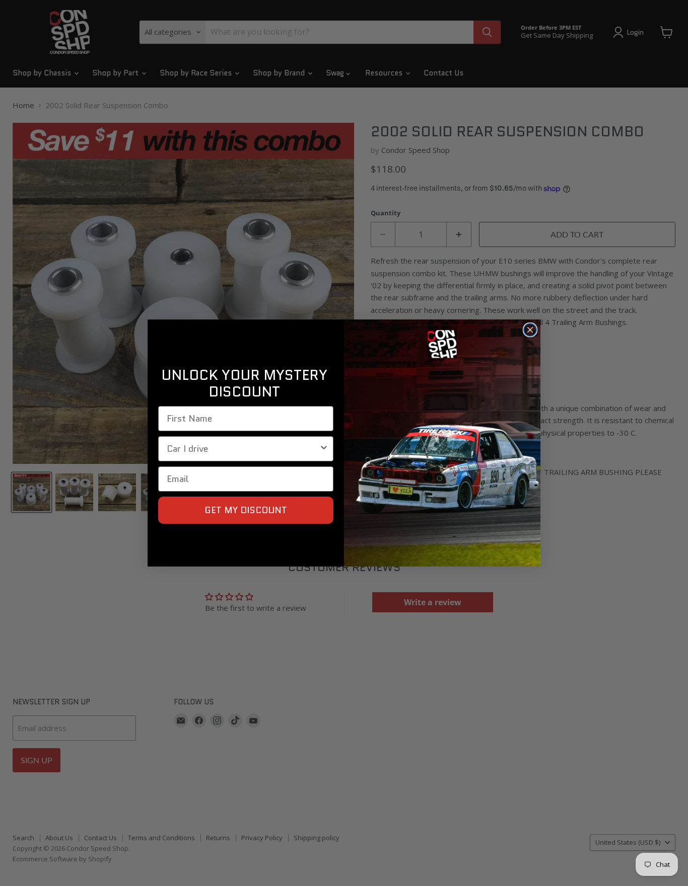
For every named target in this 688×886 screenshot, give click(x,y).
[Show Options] (324, 449)
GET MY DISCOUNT (245, 510)
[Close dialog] (530, 330)
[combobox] (243, 449)
